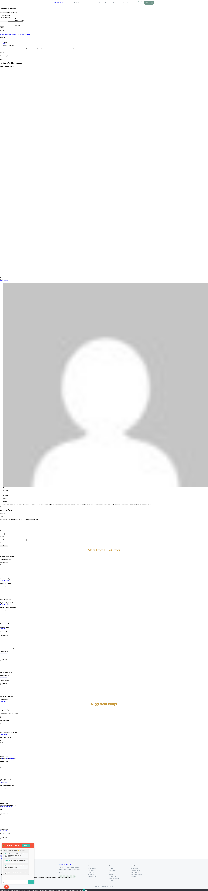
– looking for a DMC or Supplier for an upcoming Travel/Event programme (15, 855)
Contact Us (126, 2)
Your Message (4, 24)
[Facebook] (67, 876)
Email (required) (19, 20)
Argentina (6, 580)
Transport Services (92, 876)
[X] (71, 876)
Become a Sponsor (135, 872)
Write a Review (4, 280)
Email (2, 537)
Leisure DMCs (91, 872)
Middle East (11, 758)
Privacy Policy (112, 876)
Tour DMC (3, 830)
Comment (3, 531)
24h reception (4, 758)
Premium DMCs (91, 870)
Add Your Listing (134, 868)
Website (2, 540)
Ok (84, 890)
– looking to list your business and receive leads (15, 861)
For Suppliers (98, 2)
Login (140, 2)
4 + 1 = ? (17, 25)
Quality (2, 516)
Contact (111, 874)
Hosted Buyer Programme (136, 874)
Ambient (2, 513)
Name (17, 18)
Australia (6, 604)
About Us (111, 868)
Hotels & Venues (91, 874)
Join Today (149, 2)
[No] (86, 890)
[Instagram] (64, 876)
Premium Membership (135, 870)
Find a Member (78, 2)
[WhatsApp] (74, 876)
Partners (107, 2)
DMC (1, 782)
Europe (5, 734)
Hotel (1, 580)
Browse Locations (92, 868)
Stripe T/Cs (111, 880)
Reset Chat (26, 845)
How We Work (112, 870)
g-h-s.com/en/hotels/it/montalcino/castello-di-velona (15, 34)
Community (116, 2)
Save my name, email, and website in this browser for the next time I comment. (23, 543)
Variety (2, 514)
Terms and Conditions (114, 878)
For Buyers (88, 2)
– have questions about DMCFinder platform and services (16, 866)
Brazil (5, 628)
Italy (4, 43)
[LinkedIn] (60, 876)
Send (2, 27)
